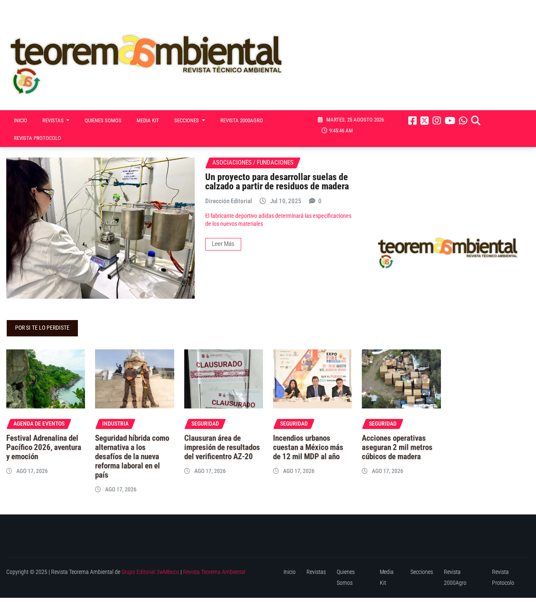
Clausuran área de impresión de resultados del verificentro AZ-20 (222, 447)
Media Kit (148, 120)
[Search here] (475, 120)
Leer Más (223, 244)
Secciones (187, 120)
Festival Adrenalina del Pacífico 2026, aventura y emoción (43, 447)
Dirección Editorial (228, 201)
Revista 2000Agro (241, 120)
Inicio (20, 120)
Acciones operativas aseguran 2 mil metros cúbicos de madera (397, 447)
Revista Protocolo (37, 138)
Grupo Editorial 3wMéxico (150, 572)
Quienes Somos (103, 120)
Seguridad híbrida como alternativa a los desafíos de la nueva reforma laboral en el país (132, 457)
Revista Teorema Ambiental (214, 572)
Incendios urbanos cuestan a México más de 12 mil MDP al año (308, 447)
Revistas (53, 120)
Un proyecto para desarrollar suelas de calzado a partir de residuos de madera (277, 181)
